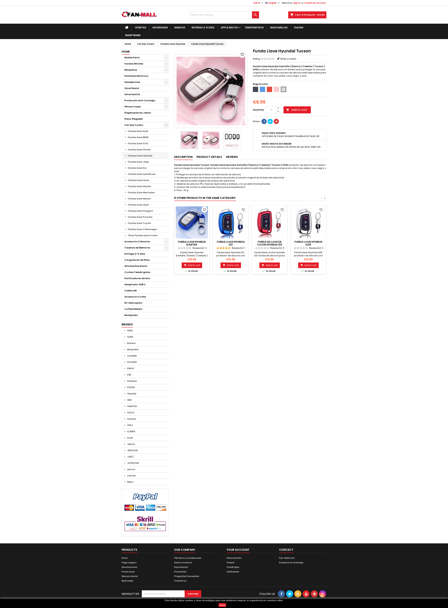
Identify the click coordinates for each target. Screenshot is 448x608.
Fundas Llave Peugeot (140, 211)
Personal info (234, 558)
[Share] (264, 121)
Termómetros (254, 27)
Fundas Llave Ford (138, 143)
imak (130, 437)
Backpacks (131, 315)
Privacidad (180, 571)
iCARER (131, 431)
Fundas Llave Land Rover (142, 174)
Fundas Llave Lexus (138, 180)
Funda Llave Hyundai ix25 (308, 243)
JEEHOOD (132, 450)
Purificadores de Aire (137, 278)
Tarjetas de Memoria (137, 247)
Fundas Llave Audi (138, 131)
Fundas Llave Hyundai (140, 155)
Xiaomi (298, 27)
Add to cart (296, 110)
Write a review (288, 58)
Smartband (133, 35)
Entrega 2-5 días (203, 27)
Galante (131, 393)
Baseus (131, 343)
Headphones (132, 82)
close (222, 605)
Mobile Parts (131, 57)
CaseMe (132, 355)
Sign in (296, 2)
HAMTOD (132, 406)
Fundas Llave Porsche (140, 217)
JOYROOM (133, 463)
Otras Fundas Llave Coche (143, 235)
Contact (286, 550)
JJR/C (130, 456)
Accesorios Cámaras (137, 241)
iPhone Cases (132, 106)
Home (126, 52)
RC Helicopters (133, 303)
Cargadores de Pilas (137, 260)
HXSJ (130, 425)
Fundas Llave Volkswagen (142, 229)
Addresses (233, 571)
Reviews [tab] (232, 157)
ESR (129, 374)
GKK (129, 400)
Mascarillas (279, 27)
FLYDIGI (131, 387)
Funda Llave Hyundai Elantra (192, 243)
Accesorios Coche (135, 296)
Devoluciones (129, 567)
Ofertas (140, 27)
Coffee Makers (133, 309)
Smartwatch (132, 94)
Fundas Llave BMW (138, 137)
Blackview (133, 349)
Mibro (130, 482)
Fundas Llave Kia (137, 168)
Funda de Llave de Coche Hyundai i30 (269, 243)
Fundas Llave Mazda (139, 186)
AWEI (130, 330)
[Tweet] (270, 121)
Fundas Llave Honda (139, 149)
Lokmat (131, 475)
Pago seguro (129, 562)
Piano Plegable (133, 119)
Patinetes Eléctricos (136, 76)
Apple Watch (229, 27)
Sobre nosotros (183, 562)
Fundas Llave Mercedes (141, 192)
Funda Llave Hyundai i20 (231, 243)
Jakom (131, 444)
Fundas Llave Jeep (138, 161)
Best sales (127, 580)
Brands (127, 324)
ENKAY (130, 368)
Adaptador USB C (135, 284)
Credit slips (233, 567)
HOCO (130, 412)
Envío (125, 558)
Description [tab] (183, 157)
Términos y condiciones (187, 558)
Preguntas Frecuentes (186, 576)
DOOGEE (132, 362)
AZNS (130, 337)
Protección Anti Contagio (139, 100)
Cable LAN (130, 290)
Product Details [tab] (209, 157)
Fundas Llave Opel (138, 204)
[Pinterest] (276, 121)
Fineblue (132, 381)
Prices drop (128, 571)
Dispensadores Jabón (137, 112)
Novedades (160, 27)
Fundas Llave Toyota (139, 223)
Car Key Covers (133, 125)
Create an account (315, 2)
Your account (238, 550)
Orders (231, 562)
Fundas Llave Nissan (139, 198)
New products (130, 576)
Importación (181, 567)
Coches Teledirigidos (137, 272)
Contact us (180, 580)
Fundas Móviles (133, 63)
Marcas (179, 27)
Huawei (131, 419)
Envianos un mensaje (291, 562)
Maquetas (130, 69)
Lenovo (131, 469)
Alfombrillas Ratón (136, 266)
